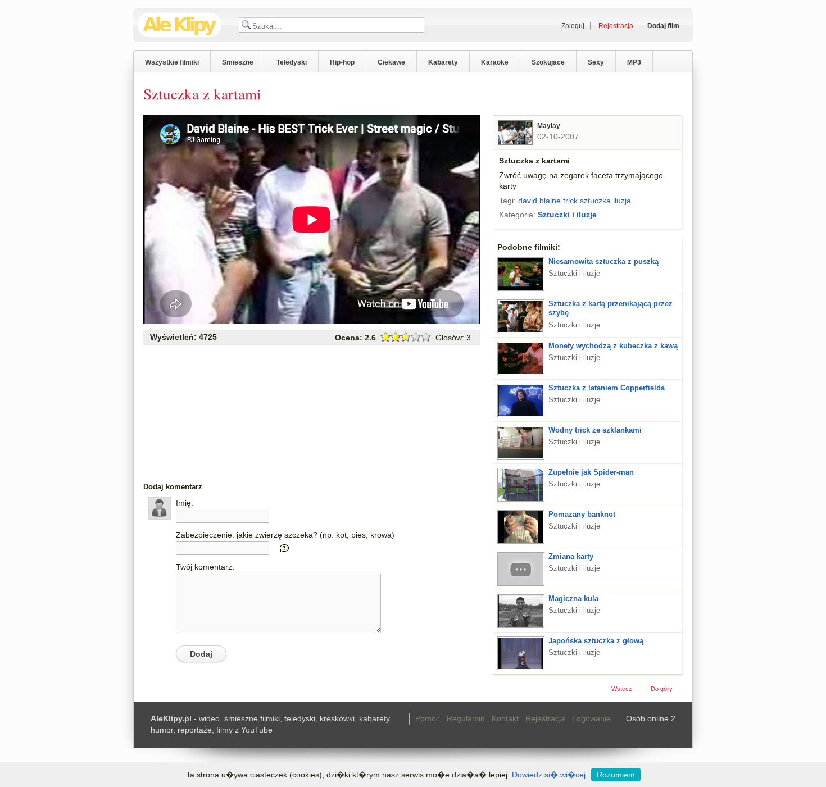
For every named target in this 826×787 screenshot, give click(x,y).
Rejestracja (545, 718)
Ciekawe (391, 62)
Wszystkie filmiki (172, 62)
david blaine (539, 200)
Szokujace (548, 62)
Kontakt (505, 718)
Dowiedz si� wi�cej (549, 774)
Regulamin (466, 718)
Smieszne (237, 62)
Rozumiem (616, 774)
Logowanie (591, 718)
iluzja (622, 200)
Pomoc (427, 718)
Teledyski (291, 62)
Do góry (662, 688)
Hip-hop (342, 62)
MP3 (634, 62)
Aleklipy (179, 25)
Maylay (548, 126)
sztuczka (595, 200)
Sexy (596, 62)
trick (570, 200)
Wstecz (621, 688)
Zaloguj (572, 26)
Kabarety (443, 62)
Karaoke (495, 62)
